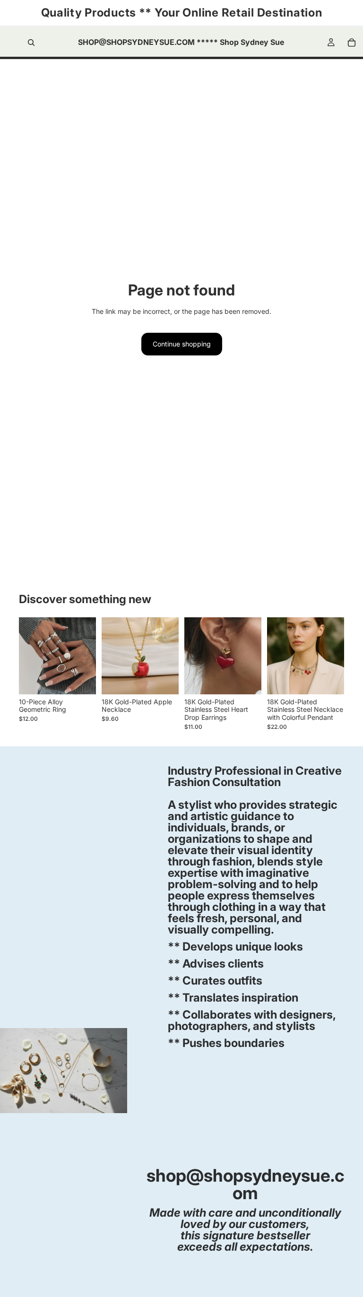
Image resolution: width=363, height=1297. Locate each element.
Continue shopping (182, 344)
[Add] (164, 679)
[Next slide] (85, 655)
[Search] (31, 42)
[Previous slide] (29, 655)
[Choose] (81, 679)
